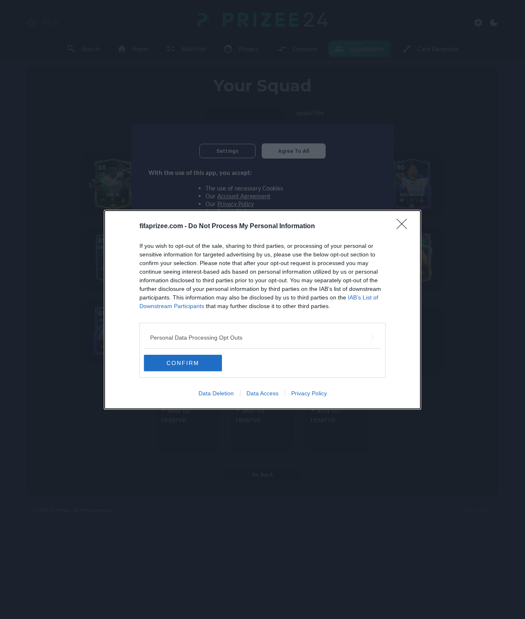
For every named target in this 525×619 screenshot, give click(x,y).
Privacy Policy (309, 393)
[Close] (404, 226)
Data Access (262, 393)
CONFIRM (183, 363)
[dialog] (262, 310)
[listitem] (262, 337)
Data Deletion (216, 393)
